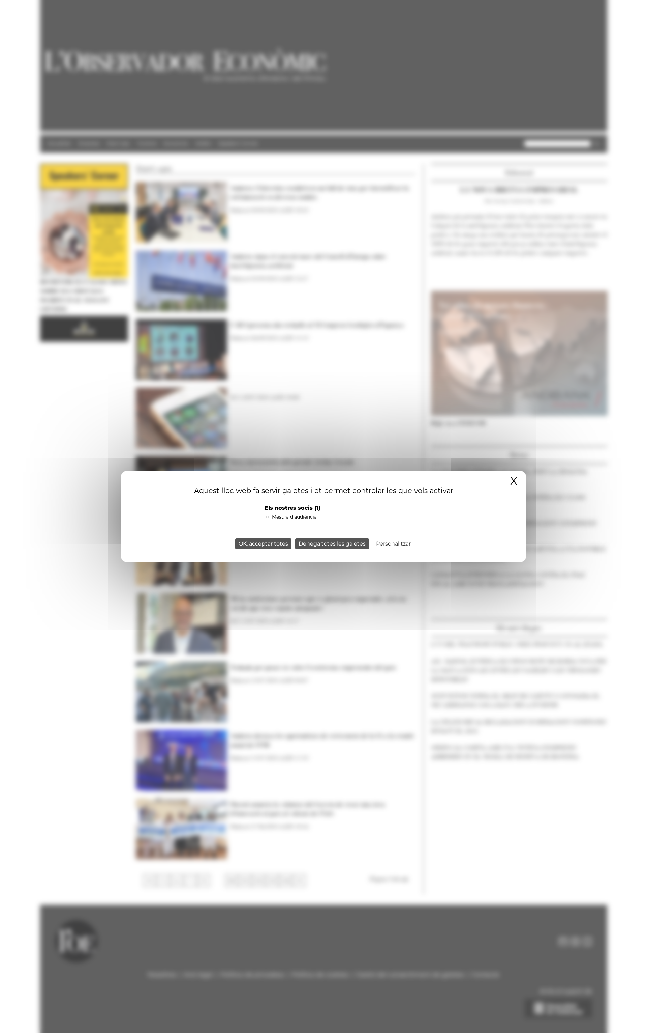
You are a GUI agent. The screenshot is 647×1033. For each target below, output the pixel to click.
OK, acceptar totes (263, 543)
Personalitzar (393, 543)
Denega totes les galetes (332, 543)
